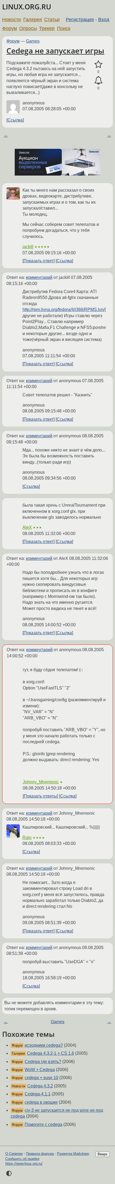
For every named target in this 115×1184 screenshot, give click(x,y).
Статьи (52, 19)
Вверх (103, 1154)
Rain (27, 837)
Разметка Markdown (73, 1154)
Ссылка (15, 120)
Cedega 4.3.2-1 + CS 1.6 (50, 1053)
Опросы (28, 28)
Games (33, 41)
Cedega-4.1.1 (38, 1094)
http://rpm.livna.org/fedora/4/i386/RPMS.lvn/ (63, 309)
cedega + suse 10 (41, 1077)
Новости (11, 19)
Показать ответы (40, 796)
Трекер (47, 28)
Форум (9, 28)
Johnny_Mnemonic (41, 782)
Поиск (63, 28)
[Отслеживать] (98, 80)
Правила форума (40, 1154)
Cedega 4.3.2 (40, 1086)
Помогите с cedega (43, 1124)
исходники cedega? (44, 1045)
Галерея (32, 19)
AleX (27, 527)
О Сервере (14, 1154)
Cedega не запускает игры (55, 50)
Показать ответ (38, 261)
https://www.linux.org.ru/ (24, 1164)
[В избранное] (98, 64)
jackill (27, 246)
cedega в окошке (41, 1102)
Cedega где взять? (43, 1061)
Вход (103, 19)
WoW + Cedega (40, 1069)
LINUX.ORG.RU (26, 7)
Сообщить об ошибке (22, 1159)
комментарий (39, 277)
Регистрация (80, 19)
